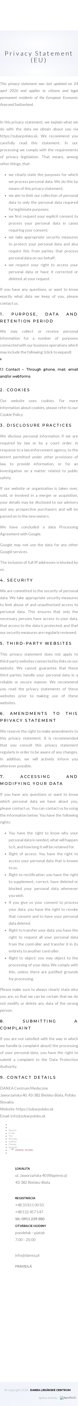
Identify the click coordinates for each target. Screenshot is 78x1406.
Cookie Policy (11, 414)
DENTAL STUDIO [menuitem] (24, 1150)
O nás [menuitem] (12, 1133)
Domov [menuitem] (12, 1130)
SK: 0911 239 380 (29, 1219)
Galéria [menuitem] (12, 1141)
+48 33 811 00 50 (29, 1205)
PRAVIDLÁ (23, 1266)
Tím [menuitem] (11, 1136)
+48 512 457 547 (29, 1212)
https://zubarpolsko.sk (18, 136)
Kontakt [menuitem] (13, 1147)
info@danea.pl (27, 1255)
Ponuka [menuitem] (13, 1138)
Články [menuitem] (12, 1144)
